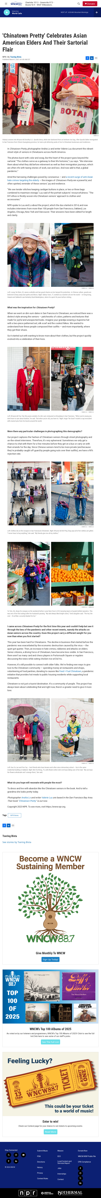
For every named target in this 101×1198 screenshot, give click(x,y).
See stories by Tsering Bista (16, 842)
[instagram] (80, 1173)
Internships (62, 1174)
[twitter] (80, 1178)
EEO (59, 1156)
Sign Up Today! (50, 959)
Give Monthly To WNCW (50, 953)
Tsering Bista (15, 57)
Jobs (59, 1168)
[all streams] (97, 12)
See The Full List (50, 1041)
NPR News (14, 815)
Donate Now (82, 1151)
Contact (61, 1179)
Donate (91, 3)
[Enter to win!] (50, 1084)
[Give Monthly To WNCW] (50, 900)
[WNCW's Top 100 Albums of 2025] (50, 997)
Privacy (40, 1173)
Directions (41, 1162)
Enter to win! (50, 1121)
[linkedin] (80, 1183)
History (40, 1167)
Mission (60, 1151)
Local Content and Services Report (65, 1162)
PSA (39, 1156)
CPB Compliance (84, 1162)
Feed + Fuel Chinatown (70, 671)
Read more (50, 1131)
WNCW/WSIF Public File (87, 1156)
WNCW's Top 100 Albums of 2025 (50, 1029)
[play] (7, 12)
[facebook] (80, 1168)
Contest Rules (42, 1178)
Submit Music (42, 1151)
